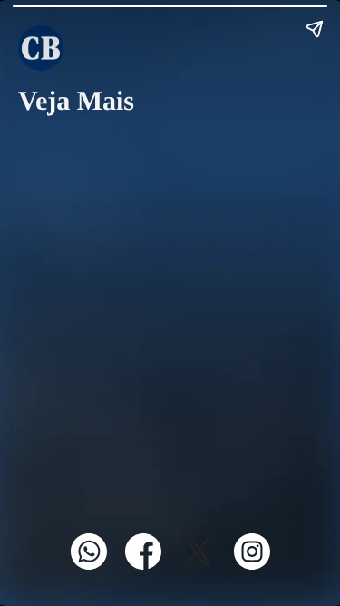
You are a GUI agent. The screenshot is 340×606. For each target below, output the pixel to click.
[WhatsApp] (89, 564)
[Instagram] (252, 564)
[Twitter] (198, 564)
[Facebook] (143, 564)
